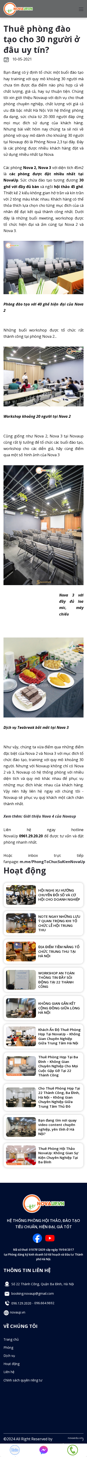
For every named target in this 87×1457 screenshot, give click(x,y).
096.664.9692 (44, 1303)
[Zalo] (14, 1450)
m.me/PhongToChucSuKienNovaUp (52, 861)
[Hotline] (72, 1450)
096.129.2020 (21, 1303)
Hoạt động (11, 1363)
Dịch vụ (9, 1355)
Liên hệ (8, 1372)
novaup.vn (17, 1312)
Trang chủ (11, 1339)
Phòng (8, 1347)
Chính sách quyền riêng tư (22, 1380)
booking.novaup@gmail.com (32, 1293)
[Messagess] (43, 1450)
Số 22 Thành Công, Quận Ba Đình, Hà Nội (42, 1284)
